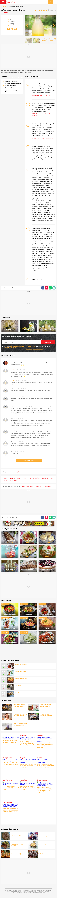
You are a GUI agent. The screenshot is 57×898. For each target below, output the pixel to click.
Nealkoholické (12, 478)
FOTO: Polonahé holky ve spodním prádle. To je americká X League (11, 788)
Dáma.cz (40, 735)
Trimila (12, 369)
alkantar (13, 380)
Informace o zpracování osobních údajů (30, 891)
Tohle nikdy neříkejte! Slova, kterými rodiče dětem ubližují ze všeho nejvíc (28, 788)
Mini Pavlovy (18, 685)
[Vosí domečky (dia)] (5, 853)
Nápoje (11, 471)
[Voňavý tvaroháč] (33, 844)
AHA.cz (5, 735)
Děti (39, 478)
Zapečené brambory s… (21, 678)
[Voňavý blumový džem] (33, 835)
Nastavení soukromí (45, 891)
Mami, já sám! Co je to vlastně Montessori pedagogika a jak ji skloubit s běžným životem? (27, 743)
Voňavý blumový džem (44, 836)
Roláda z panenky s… (20, 671)
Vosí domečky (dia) (16, 854)
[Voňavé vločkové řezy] (5, 835)
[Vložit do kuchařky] (8, 29)
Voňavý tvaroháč (42, 845)
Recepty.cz (3, 6)
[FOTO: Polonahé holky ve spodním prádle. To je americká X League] (11, 783)
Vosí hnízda (41, 854)
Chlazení (35, 478)
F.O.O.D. (5, 12)
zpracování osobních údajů (10, 347)
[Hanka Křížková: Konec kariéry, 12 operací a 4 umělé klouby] (11, 738)
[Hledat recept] (50, 2)
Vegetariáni (45, 478)
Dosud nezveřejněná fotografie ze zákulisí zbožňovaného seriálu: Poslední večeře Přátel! (45, 765)
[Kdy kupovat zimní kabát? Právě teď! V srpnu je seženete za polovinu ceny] (28, 760)
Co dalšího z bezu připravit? (43, 95)
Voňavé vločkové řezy (16, 836)
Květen (24, 478)
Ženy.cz (22, 758)
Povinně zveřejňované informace (39, 892)
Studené (19, 478)
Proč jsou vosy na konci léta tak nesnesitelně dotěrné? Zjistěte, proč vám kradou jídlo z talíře (10, 810)
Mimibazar (23, 735)
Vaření (29, 478)
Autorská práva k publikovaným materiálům (39, 890)
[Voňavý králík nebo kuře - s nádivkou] (5, 844)
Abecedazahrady (8, 802)
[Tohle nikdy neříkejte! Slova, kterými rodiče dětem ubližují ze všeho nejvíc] (28, 783)
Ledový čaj (17, 471)
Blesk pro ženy (7, 758)
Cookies (39, 891)
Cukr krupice (38, 486)
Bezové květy (25, 486)
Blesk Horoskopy (42, 780)
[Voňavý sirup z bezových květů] (40, 36)
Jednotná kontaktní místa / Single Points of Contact (21, 892)
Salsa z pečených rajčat (20, 664)
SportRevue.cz (7, 780)
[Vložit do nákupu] (12, 29)
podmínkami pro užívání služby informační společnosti (23, 346)
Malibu (12, 361)
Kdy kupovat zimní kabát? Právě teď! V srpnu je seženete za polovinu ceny (28, 765)
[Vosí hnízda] (33, 853)
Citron (31, 486)
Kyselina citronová (47, 486)
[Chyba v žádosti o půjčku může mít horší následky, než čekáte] (11, 760)
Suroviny (4, 77)
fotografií (44, 39)
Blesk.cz (39, 758)
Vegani (51, 478)
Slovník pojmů (13, 480)
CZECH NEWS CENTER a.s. (17, 890)
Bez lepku (6, 480)
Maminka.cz (23, 780)
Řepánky (17, 692)
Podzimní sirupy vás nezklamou (44, 138)
